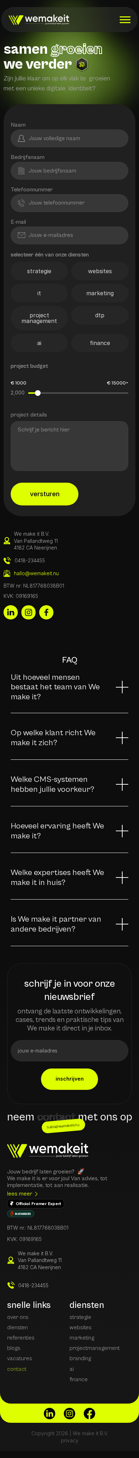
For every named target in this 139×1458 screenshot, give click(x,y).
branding (80, 1358)
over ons (18, 1317)
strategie (80, 1317)
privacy (69, 1440)
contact (16, 1369)
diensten (17, 1327)
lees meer (19, 1194)
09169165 (30, 1239)
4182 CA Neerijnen (39, 1267)
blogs (13, 1348)
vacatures (19, 1358)
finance (79, 1379)
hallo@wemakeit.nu (36, 573)
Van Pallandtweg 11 (40, 1260)
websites (81, 1327)
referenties (21, 1338)
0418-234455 (33, 1285)
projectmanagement (95, 1348)
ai (72, 1369)
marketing (82, 1338)
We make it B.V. (35, 1253)
